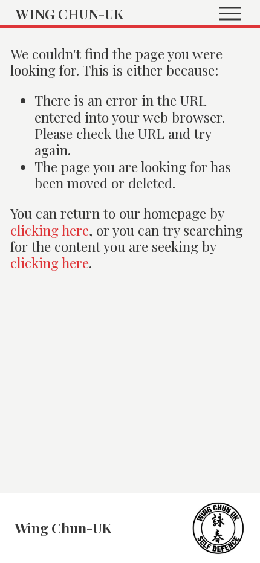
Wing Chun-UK (69, 13)
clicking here (49, 229)
